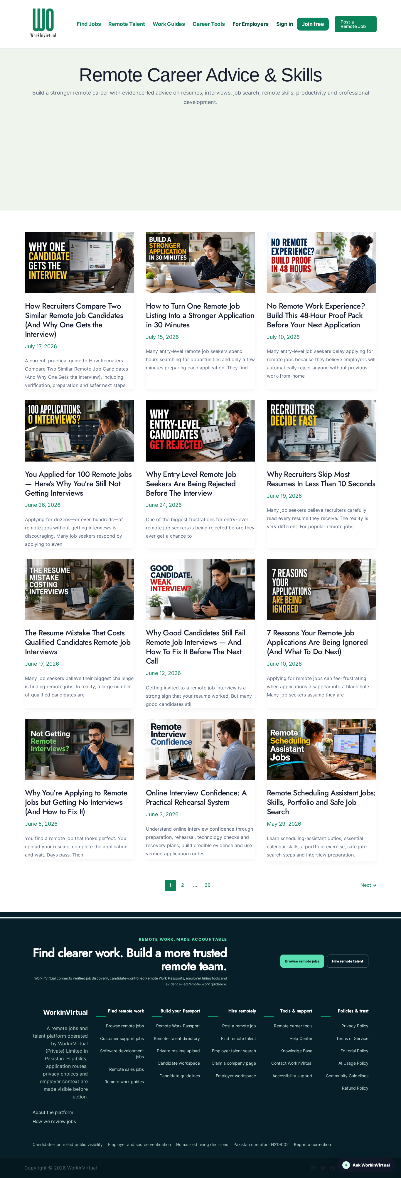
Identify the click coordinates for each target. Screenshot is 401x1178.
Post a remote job (239, 1025)
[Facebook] (332, 1168)
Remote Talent (126, 24)
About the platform (53, 1112)
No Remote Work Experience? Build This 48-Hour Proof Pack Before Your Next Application (316, 315)
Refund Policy (355, 1088)
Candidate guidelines (179, 1075)
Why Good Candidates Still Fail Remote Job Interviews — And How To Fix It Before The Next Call (195, 647)
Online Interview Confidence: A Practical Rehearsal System (196, 797)
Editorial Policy (354, 1050)
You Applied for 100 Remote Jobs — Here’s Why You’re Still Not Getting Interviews (78, 484)
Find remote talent (238, 1038)
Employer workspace (236, 1075)
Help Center (300, 1038)
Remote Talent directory (177, 1038)
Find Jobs (89, 24)
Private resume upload (178, 1050)
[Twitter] (323, 1168)
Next (368, 885)
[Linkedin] (313, 1168)
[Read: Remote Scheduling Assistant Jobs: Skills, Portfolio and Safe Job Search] (321, 749)
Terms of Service (352, 1038)
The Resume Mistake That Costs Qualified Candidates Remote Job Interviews (77, 642)
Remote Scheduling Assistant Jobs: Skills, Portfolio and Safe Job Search (321, 802)
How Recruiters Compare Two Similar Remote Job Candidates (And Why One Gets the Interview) (74, 320)
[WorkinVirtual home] (43, 24)
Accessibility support (292, 1075)
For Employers (250, 24)
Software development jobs (122, 1053)
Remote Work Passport (178, 1025)
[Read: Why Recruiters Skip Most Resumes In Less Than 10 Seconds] (321, 430)
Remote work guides (124, 1081)
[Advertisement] (200, 151)
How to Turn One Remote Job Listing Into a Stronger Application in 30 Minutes (200, 315)
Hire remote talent (347, 961)
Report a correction (312, 1144)
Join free (313, 24)
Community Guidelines (347, 1075)
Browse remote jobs (302, 961)
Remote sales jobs (126, 1069)
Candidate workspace (179, 1063)
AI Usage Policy (353, 1063)
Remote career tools (293, 1025)
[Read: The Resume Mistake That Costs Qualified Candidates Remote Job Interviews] (79, 589)
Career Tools (209, 24)
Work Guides (169, 24)
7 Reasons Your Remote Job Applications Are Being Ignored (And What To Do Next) (317, 642)
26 (207, 885)
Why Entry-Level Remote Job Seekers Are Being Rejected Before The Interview (191, 484)
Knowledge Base (296, 1050)
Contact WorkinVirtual (291, 1063)
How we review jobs (54, 1121)
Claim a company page (234, 1063)
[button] (356, 24)
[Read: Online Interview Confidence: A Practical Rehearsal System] (200, 749)
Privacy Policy (354, 1025)
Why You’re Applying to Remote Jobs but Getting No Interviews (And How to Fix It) (76, 802)
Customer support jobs (122, 1038)
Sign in (284, 24)
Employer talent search (234, 1050)
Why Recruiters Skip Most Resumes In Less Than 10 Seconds (321, 479)
